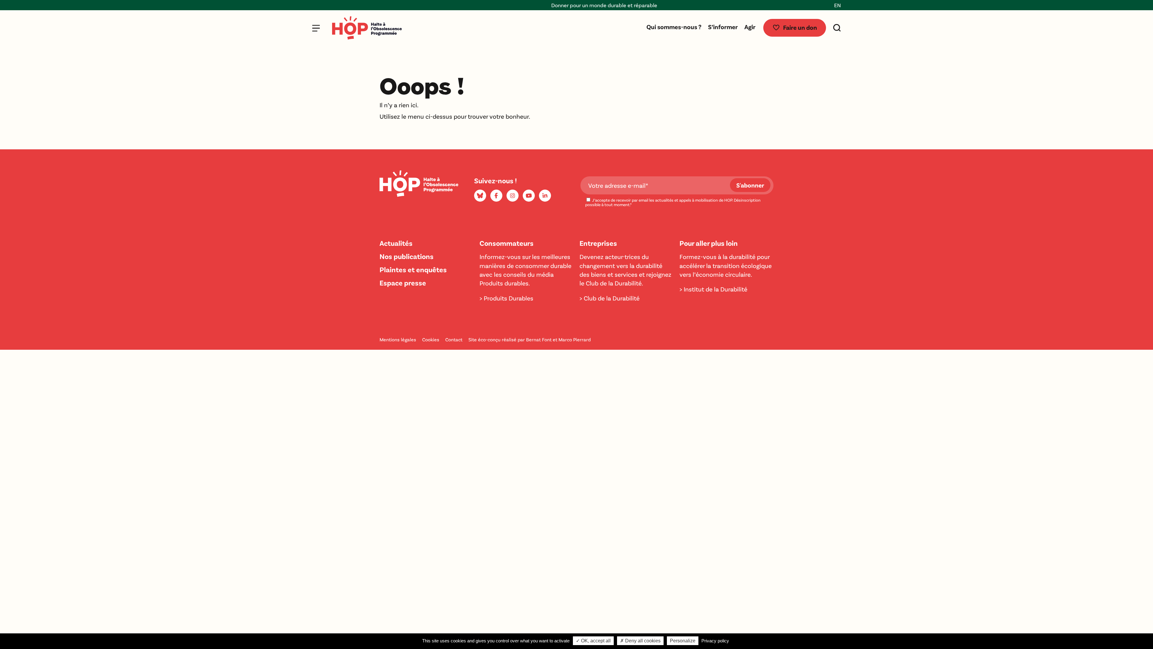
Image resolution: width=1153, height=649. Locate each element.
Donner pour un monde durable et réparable (576, 5)
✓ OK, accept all (593, 640)
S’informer (723, 26)
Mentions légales (398, 339)
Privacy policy (715, 640)
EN (837, 5)
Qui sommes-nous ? (673, 26)
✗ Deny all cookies (640, 640)
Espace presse (403, 282)
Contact (453, 339)
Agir (749, 26)
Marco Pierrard (574, 339)
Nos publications (407, 256)
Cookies (430, 339)
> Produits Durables (506, 298)
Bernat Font (539, 339)
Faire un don (800, 27)
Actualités (396, 243)
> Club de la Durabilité (610, 298)
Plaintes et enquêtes (413, 269)
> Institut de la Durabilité (713, 289)
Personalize (682, 640)
